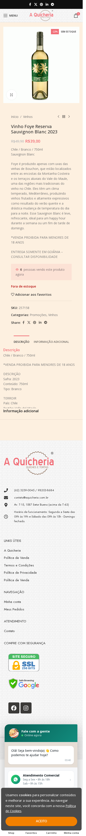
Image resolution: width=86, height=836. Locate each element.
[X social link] (36, 5)
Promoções (38, 315)
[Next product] (69, 116)
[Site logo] (41, 15)
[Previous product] (58, 116)
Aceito (41, 821)
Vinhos (28, 117)
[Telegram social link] (52, 5)
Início (15, 117)
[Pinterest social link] (41, 5)
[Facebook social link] (30, 5)
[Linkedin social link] (47, 5)
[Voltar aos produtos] (63, 116)
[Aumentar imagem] (12, 95)
